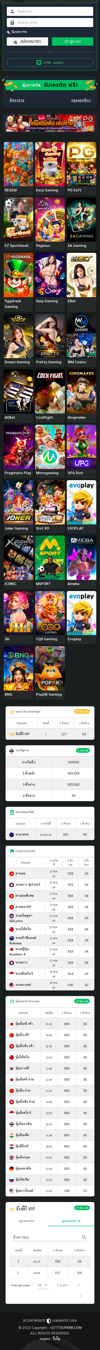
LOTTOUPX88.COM (66, 1327)
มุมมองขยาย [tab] (71, 1220)
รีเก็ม (56, 1338)
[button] (43, 1285)
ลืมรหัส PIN (19, 32)
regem (45, 1338)
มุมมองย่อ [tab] (26, 1220)
